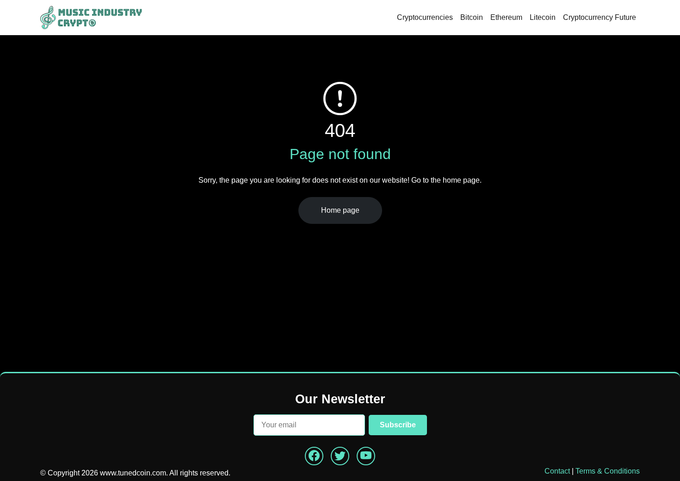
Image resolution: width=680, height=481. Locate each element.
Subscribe (398, 425)
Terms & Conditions (607, 471)
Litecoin (543, 17)
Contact (557, 471)
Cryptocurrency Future (599, 17)
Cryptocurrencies (425, 17)
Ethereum (506, 17)
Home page (340, 210)
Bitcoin (471, 17)
